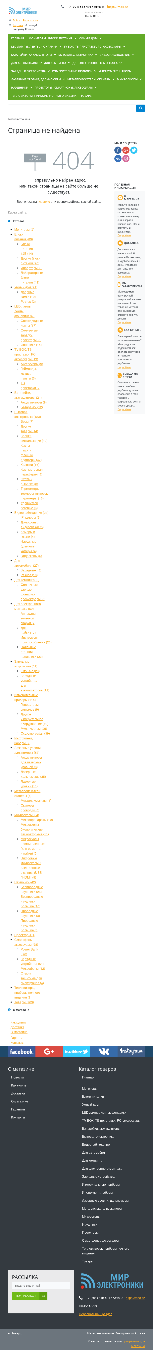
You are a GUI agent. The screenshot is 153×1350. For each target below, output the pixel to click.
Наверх (16, 1333)
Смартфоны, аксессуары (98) (26, 942)
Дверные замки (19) (28, 294)
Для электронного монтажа (102, 1168)
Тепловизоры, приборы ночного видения (105, 1250)
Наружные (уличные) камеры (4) (29, 546)
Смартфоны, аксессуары (100, 1240)
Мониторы (89, 1088)
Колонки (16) (30, 464)
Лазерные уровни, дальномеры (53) (27, 750)
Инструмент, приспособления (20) (36, 639)
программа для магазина (134, 1343)
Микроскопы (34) (26, 815)
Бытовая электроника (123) (27, 414)
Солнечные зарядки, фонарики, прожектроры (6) (33, 591)
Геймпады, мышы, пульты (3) (29, 373)
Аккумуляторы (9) (34, 402)
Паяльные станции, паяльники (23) (32, 652)
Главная (88, 1077)
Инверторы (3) (31, 268)
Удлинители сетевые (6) (29, 505)
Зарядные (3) (31, 570)
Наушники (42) (25, 882)
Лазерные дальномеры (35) (33, 774)
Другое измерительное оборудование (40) (34, 719)
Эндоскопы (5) (31, 555)
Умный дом (90, 1104)
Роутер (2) (28, 301)
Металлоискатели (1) (36, 800)
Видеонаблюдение (96, 1144)
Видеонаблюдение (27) (31, 512)
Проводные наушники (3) (30, 913)
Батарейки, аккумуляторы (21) (28, 395)
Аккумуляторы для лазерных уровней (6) (31, 762)
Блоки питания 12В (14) (27, 249)
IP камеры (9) (30, 517)
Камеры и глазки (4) (28, 534)
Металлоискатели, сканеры (102, 1208)
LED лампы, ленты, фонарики (104, 1112)
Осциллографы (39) (35, 733)
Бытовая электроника (98, 1136)
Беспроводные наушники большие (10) (32, 901)
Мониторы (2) (24, 229)
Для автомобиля (94, 1152)
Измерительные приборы (101, 1184)
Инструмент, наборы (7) (23, 740)
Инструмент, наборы (97, 1192)
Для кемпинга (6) (26, 579)
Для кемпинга (92, 1160)
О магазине (19, 1031)
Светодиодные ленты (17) (32, 323)
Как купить (18, 1022)
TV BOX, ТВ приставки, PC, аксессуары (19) (26, 354)
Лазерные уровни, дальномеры (105, 1200)
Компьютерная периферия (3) (32, 471)
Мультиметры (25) (34, 728)
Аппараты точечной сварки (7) (28, 618)
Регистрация (30, 20)
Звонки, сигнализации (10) (34, 438)
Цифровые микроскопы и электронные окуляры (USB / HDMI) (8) (31, 868)
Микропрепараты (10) (37, 819)
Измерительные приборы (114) (26, 697)
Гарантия (17, 1037)
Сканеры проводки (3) (30, 807)
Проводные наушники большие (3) (29, 925)
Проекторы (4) (24, 935)
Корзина (18, 25)
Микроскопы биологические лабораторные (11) (35, 829)
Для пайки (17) (28, 630)
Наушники (89, 1224)
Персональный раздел (95, 1314)
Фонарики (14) (31, 344)
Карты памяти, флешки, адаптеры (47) (31, 452)
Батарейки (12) (32, 407)
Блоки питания (93, 1096)
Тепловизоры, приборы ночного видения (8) (27, 992)
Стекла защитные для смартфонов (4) (32, 978)
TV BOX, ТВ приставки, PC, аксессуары (111, 1120)
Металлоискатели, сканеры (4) (27, 793)
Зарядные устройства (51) (25, 663)
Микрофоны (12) (33, 968)
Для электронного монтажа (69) (27, 606)
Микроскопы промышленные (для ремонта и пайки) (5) (33, 846)
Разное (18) (29, 575)
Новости (17, 1077)
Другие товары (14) (29, 428)
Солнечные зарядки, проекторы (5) (31, 335)
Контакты (17, 1042)
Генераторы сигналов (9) (30, 707)
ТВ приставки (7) (30, 385)
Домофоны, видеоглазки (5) (32, 524)
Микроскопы (91, 1216)
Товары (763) (24, 1002)
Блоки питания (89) (23, 236)
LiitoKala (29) (30, 671)
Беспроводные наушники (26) (32, 889)
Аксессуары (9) (32, 363)
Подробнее (124, 235)
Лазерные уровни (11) (29, 783)
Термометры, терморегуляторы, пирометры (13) (34, 493)
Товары (87, 1261)
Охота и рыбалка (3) (29, 481)
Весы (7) (27, 421)
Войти (16, 20)
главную (44, 201)
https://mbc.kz (117, 7)
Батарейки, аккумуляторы (101, 1128)
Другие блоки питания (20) (30, 260)
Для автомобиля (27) (26, 563)
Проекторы (90, 1232)
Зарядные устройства (98, 1176)
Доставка (17, 1027)
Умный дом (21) (25, 287)
